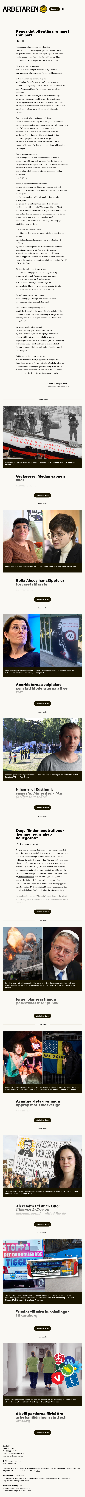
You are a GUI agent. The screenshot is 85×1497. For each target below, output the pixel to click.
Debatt (20, 41)
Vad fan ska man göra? (27, 844)
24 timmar (58, 873)
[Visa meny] (62, 9)
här (56, 859)
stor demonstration (26, 876)
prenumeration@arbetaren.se (18, 1481)
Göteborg (29, 863)
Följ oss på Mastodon (13, 1461)
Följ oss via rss (10, 1463)
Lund (19, 863)
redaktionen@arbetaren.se (13, 1456)
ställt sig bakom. (25, 890)
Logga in (54, 9)
